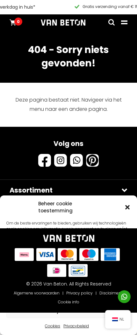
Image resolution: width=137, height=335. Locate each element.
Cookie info (68, 302)
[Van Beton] (63, 22)
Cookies (52, 326)
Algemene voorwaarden (37, 293)
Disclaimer (109, 293)
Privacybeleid (76, 326)
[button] (127, 207)
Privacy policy (79, 293)
